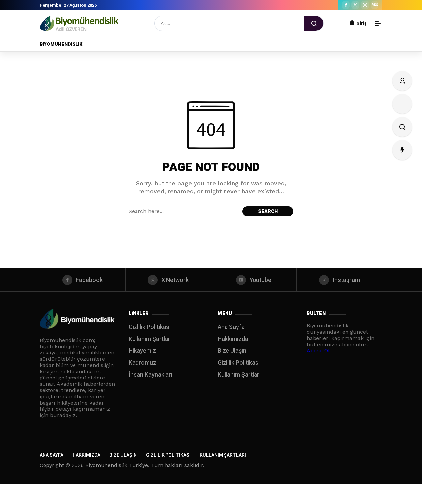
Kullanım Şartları (150, 339)
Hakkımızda (233, 339)
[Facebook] (346, 5)
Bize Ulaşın (232, 351)
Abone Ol (318, 351)
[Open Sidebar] (377, 23)
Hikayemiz (142, 351)
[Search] (313, 23)
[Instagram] (365, 5)
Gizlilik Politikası (150, 327)
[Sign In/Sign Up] (402, 81)
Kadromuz (142, 362)
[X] (355, 5)
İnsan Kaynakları (150, 374)
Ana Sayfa (231, 327)
